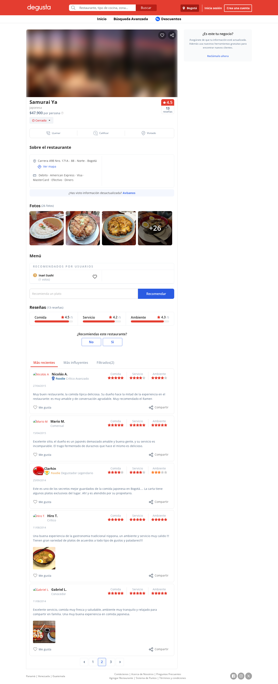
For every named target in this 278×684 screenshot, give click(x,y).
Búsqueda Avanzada (131, 18)
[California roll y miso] (44, 632)
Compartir (162, 407)
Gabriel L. (59, 589)
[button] (53, 133)
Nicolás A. (60, 374)
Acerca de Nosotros (142, 674)
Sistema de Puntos (146, 678)
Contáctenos (121, 674)
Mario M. (57, 421)
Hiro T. (52, 516)
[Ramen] (44, 558)
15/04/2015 (39, 433)
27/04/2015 (39, 386)
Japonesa (36, 108)
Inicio (102, 18)
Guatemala (59, 676)
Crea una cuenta (238, 8)
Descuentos (168, 18)
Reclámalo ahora (218, 56)
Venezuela (44, 676)
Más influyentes (75, 362)
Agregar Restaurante (121, 678)
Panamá (30, 676)
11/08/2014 (39, 527)
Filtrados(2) (105, 362)
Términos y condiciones (172, 678)
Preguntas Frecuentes (168, 674)
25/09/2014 (39, 480)
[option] (101, 71)
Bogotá (191, 8)
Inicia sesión (213, 8)
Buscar (146, 7)
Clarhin (50, 468)
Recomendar (156, 294)
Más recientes (44, 362)
